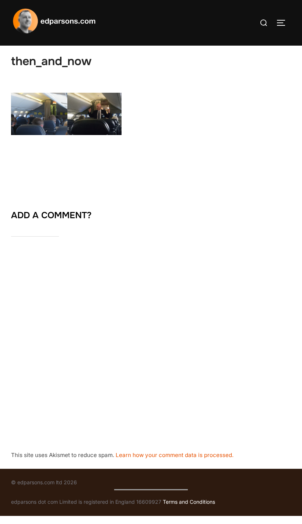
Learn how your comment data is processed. (174, 455)
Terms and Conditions (189, 502)
